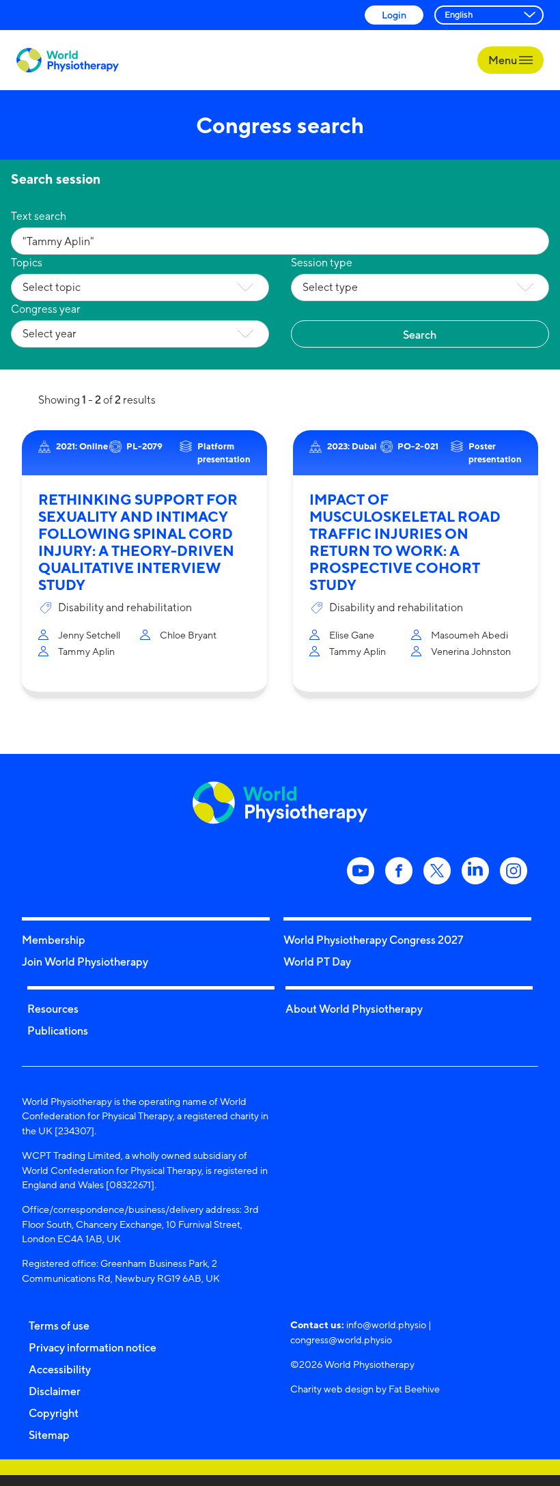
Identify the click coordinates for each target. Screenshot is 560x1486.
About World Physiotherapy (354, 1008)
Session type (321, 262)
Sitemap (49, 1435)
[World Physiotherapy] (67, 60)
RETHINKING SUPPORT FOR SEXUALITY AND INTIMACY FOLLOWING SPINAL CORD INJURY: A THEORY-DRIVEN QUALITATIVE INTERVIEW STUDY (138, 542)
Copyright (54, 1413)
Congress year (46, 309)
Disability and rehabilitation (125, 607)
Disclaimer (55, 1391)
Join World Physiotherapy (85, 961)
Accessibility (60, 1369)
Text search (38, 216)
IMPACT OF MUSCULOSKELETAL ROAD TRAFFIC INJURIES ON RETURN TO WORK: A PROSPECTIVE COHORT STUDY (405, 542)
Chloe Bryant (188, 635)
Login (394, 14)
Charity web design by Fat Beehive (365, 1388)
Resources (53, 1008)
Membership (53, 940)
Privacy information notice (92, 1347)
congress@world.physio (341, 1339)
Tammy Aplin (86, 651)
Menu (503, 60)
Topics (26, 262)
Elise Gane (351, 635)
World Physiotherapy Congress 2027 (373, 940)
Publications (57, 1030)
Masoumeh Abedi (469, 635)
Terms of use (59, 1325)
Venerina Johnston (471, 651)
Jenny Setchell (89, 635)
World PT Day (317, 961)
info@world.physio (386, 1324)
